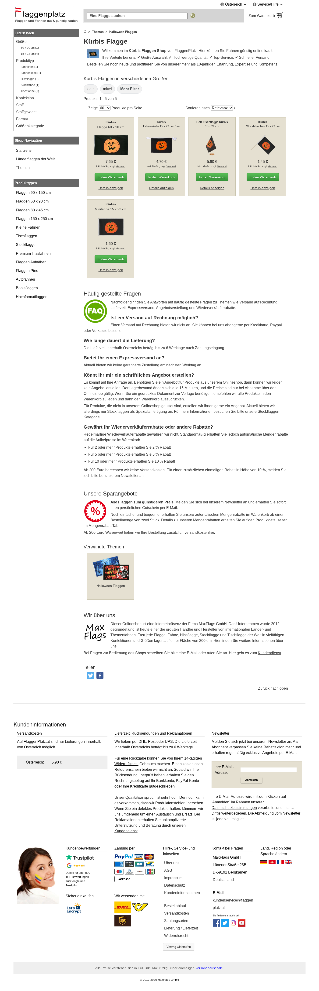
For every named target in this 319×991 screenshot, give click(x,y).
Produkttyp (25, 61)
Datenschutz (174, 885)
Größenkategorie (30, 126)
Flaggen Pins (27, 271)
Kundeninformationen (182, 893)
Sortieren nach (197, 108)
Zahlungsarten (176, 921)
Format (22, 119)
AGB (168, 870)
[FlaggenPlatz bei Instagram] (233, 925)
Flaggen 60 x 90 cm (32, 201)
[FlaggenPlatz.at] (46, 15)
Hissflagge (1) (30, 79)
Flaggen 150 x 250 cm (34, 219)
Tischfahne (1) (30, 91)
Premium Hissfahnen (33, 253)
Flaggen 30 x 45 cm (32, 210)
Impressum (173, 878)
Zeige (93, 108)
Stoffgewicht (26, 112)
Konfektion (25, 98)
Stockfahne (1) (30, 85)
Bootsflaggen (27, 288)
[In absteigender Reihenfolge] (234, 108)
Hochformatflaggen (31, 297)
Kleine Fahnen (28, 227)
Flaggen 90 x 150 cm (33, 193)
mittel (107, 89)
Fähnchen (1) (29, 67)
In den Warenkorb (111, 177)
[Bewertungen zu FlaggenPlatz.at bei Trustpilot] (79, 859)
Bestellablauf (175, 906)
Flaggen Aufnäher (31, 262)
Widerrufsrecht (176, 936)
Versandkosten (176, 913)
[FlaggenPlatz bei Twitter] (225, 925)
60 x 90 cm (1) (30, 47)
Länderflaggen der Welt (35, 159)
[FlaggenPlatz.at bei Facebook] (216, 925)
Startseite (24, 150)
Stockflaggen (27, 245)
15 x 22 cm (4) (30, 53)
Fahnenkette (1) (31, 73)
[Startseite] (85, 32)
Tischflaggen (26, 236)
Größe (21, 42)
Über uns (171, 863)
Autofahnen (25, 279)
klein (91, 89)
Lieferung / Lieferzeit (181, 928)
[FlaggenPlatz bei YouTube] (241, 925)
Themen (23, 168)
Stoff (20, 105)
